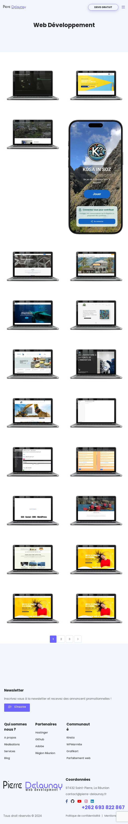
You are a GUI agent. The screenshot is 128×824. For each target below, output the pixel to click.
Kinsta (70, 737)
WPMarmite (74, 744)
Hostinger (41, 732)
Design (17, 107)
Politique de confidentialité (83, 816)
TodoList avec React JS (95, 427)
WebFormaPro (32, 525)
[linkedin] (92, 801)
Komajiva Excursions (32, 329)
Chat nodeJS (95, 476)
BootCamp (96, 574)
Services (9, 751)
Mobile (97, 235)
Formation (32, 532)
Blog (7, 758)
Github (39, 739)
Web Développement (37, 107)
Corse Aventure (32, 574)
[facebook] (67, 801)
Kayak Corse (95, 525)
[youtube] (79, 801)
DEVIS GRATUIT (103, 7)
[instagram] (86, 801)
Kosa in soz (96, 228)
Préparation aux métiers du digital (32, 620)
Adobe (39, 746)
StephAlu (32, 281)
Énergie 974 (32, 100)
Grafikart (72, 751)
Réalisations (12, 744)
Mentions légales (115, 816)
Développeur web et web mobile (96, 620)
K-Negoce (32, 378)
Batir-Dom (32, 427)
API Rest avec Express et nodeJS (32, 474)
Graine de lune (96, 329)
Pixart (95, 100)
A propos (10, 737)
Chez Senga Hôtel (96, 281)
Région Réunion (45, 753)
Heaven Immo (32, 149)
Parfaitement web (78, 758)
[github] (73, 801)
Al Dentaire (96, 378)
